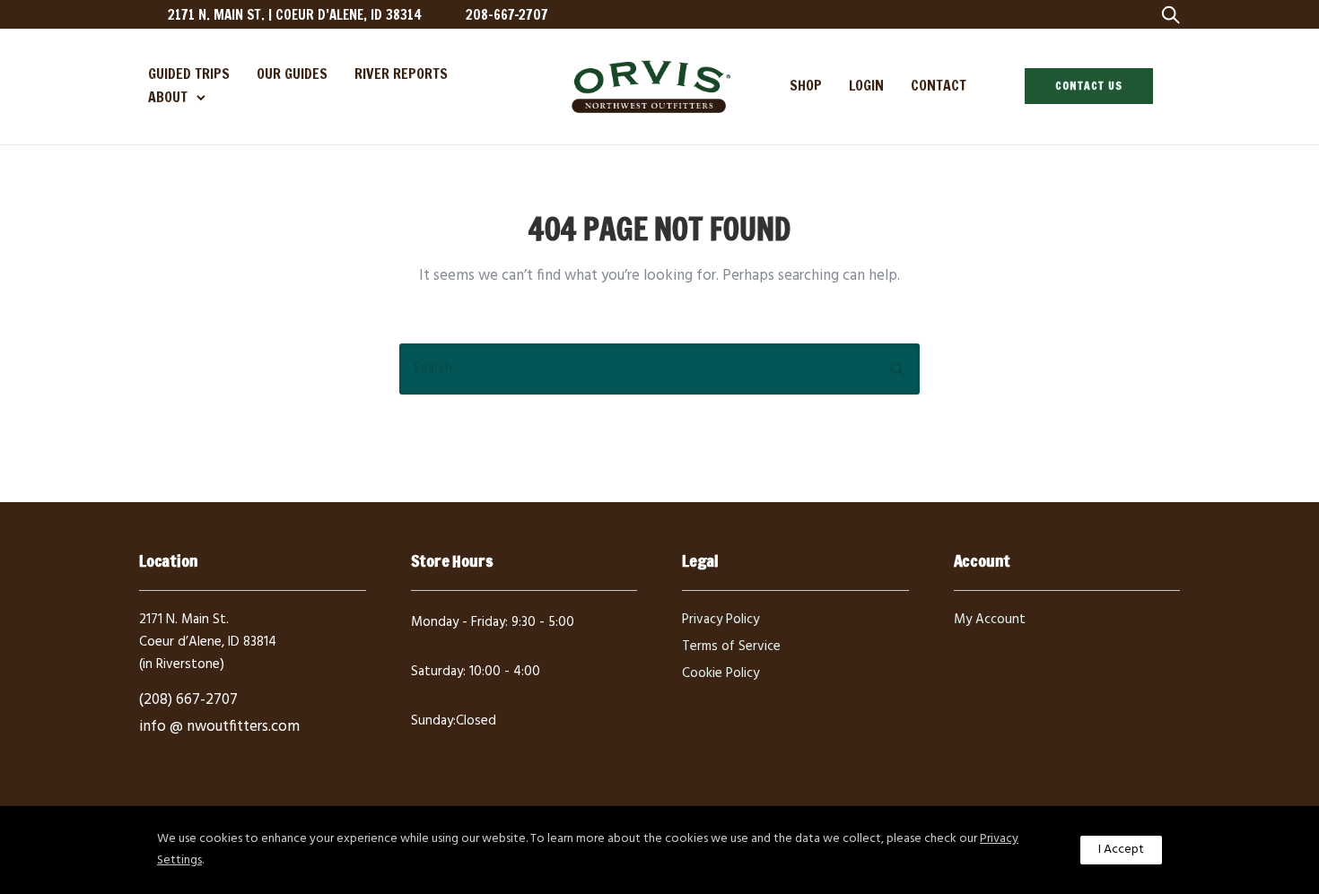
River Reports (401, 73)
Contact (938, 85)
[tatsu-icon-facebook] (1018, 14)
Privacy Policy (720, 619)
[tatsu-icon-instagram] (1046, 14)
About (168, 97)
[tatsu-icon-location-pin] (146, 14)
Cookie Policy (720, 673)
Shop (806, 85)
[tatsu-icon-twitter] (1075, 14)
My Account (990, 619)
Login (866, 85)
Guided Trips (189, 73)
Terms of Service (731, 646)
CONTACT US (1088, 85)
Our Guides (292, 73)
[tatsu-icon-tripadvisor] (1104, 14)
